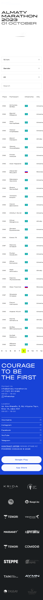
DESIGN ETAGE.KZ (29, 446)
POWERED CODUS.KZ (11, 449)
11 (37, 351)
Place (4, 97)
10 (32, 351)
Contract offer (10, 446)
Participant (14, 97)
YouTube (5, 435)
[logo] (10, 3)
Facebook (6, 430)
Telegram (5, 440)
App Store (21, 468)
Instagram (6, 425)
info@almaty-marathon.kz (14, 389)
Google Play (21, 460)
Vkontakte (6, 420)
